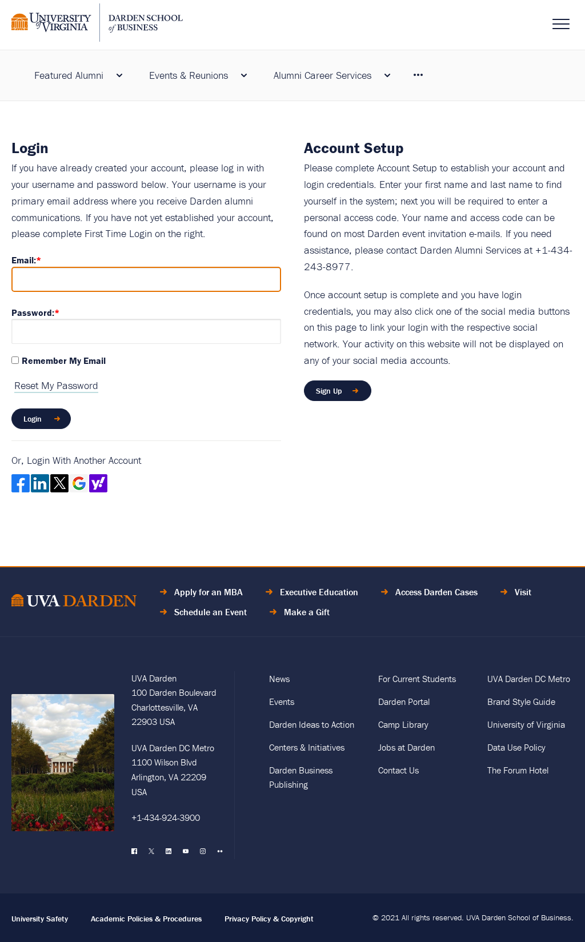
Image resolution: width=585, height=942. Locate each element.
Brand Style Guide (521, 701)
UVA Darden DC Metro (528, 678)
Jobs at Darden (406, 747)
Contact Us (398, 770)
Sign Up (329, 391)
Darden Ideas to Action (311, 724)
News (279, 678)
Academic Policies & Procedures (146, 918)
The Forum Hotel (517, 770)
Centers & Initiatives (306, 747)
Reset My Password (56, 385)
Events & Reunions (188, 75)
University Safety (39, 918)
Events (281, 701)
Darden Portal (404, 701)
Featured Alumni (68, 75)
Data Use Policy (516, 747)
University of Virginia (526, 724)
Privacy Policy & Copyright (269, 918)
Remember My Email (64, 360)
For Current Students (417, 678)
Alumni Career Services (322, 75)
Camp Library (403, 724)
